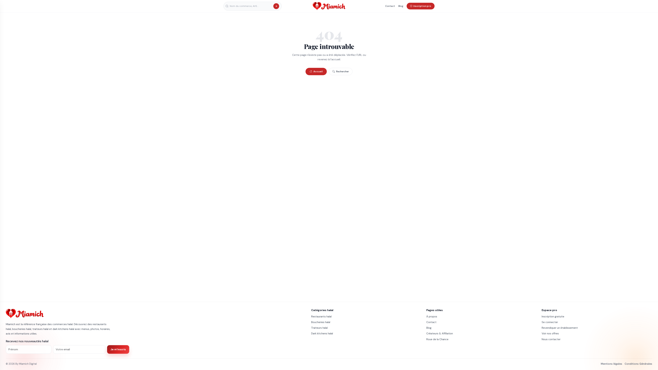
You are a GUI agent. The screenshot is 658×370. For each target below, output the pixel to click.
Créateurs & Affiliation (439, 333)
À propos (431, 316)
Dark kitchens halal (322, 333)
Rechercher (342, 71)
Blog (400, 6)
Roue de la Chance (437, 339)
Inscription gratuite (553, 316)
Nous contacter (551, 339)
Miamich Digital (28, 364)
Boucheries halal (320, 322)
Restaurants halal (321, 316)
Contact (390, 6)
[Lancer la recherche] (276, 6)
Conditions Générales (638, 364)
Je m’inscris (118, 349)
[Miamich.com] (25, 313)
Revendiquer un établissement (560, 328)
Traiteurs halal (319, 328)
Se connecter (550, 322)
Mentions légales (611, 364)
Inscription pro (422, 6)
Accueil (318, 71)
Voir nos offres (550, 333)
